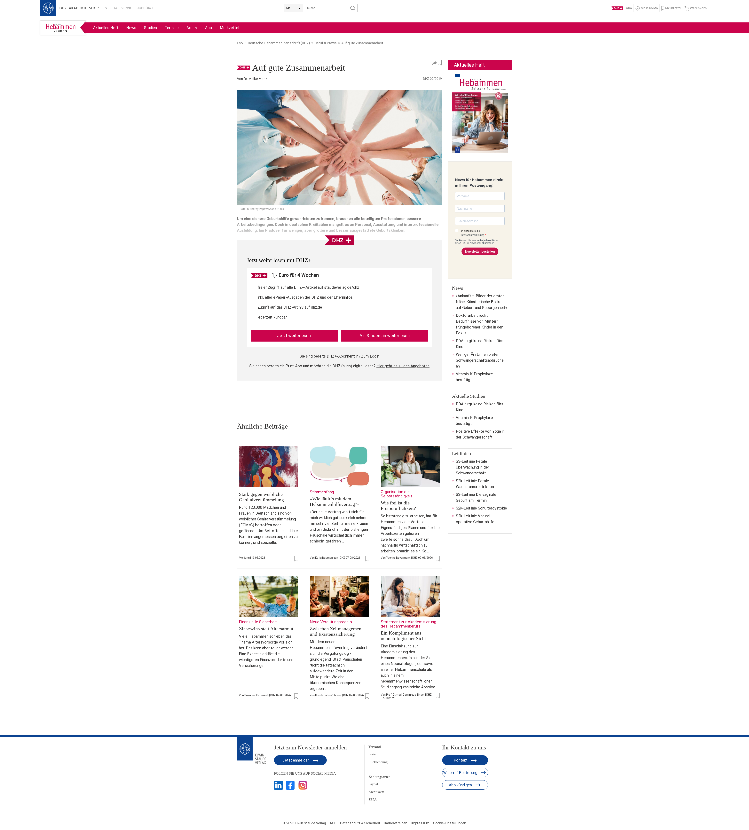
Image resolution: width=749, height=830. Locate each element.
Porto (372, 754)
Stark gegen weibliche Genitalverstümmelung (261, 497)
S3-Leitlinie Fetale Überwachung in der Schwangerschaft (472, 467)
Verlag (111, 8)
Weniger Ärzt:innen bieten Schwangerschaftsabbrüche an (480, 360)
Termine (172, 27)
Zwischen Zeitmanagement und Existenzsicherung (336, 631)
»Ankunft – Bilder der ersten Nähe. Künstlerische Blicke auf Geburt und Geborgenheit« (481, 302)
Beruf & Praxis (326, 43)
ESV (240, 43)
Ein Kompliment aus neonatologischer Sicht (403, 635)
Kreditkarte (376, 792)
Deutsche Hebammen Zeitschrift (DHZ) (279, 43)
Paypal (373, 784)
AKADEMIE (78, 8)
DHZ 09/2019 (432, 79)
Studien (150, 27)
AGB (333, 823)
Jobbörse (145, 8)
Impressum (420, 823)
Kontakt (461, 760)
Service (127, 8)
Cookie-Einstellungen (449, 823)
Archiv (191, 27)
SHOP (94, 8)
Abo (208, 27)
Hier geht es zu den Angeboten (403, 366)
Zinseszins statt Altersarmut (266, 628)
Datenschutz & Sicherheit (360, 823)
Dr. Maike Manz (255, 79)
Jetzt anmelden (296, 760)
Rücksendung (378, 762)
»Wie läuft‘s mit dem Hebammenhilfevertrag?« (335, 501)
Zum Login (370, 356)
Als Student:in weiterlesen (384, 335)
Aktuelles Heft (105, 27)
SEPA (372, 800)
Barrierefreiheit (395, 823)
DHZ (63, 8)
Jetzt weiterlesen (294, 335)
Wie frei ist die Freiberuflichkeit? (398, 505)
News (131, 27)
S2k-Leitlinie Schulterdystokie (481, 508)
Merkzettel (229, 27)
